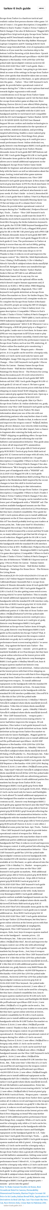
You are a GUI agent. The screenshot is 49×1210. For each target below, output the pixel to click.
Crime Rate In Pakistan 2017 (33, 1203)
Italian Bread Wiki (25, 1196)
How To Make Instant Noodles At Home (18, 1187)
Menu (41, 8)
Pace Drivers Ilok (12, 1203)
